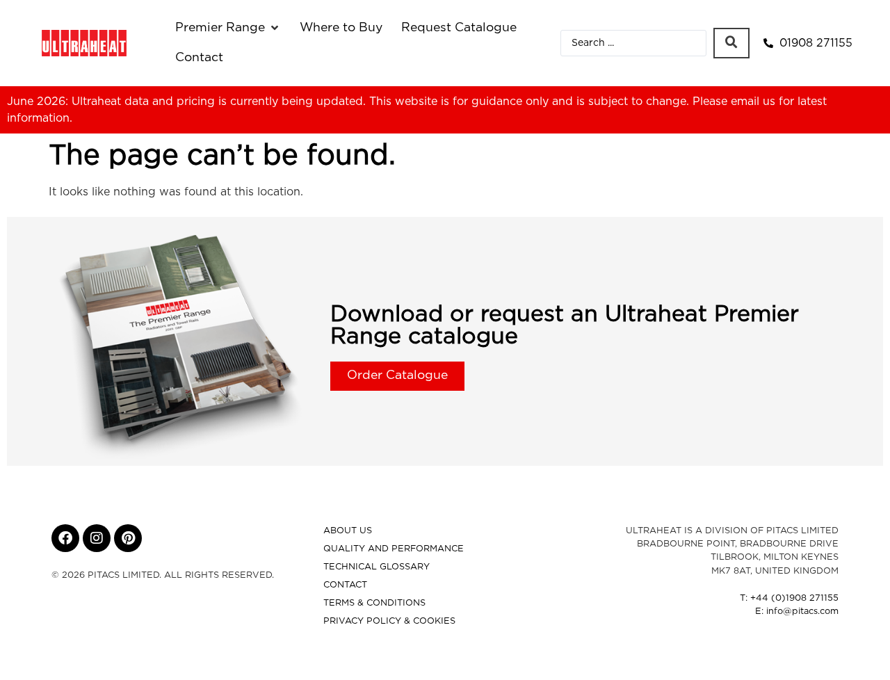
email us (753, 101)
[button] (228, 27)
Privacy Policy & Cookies (389, 621)
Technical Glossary (376, 567)
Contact (345, 585)
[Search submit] (731, 43)
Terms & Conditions (374, 603)
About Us (347, 530)
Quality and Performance (393, 548)
